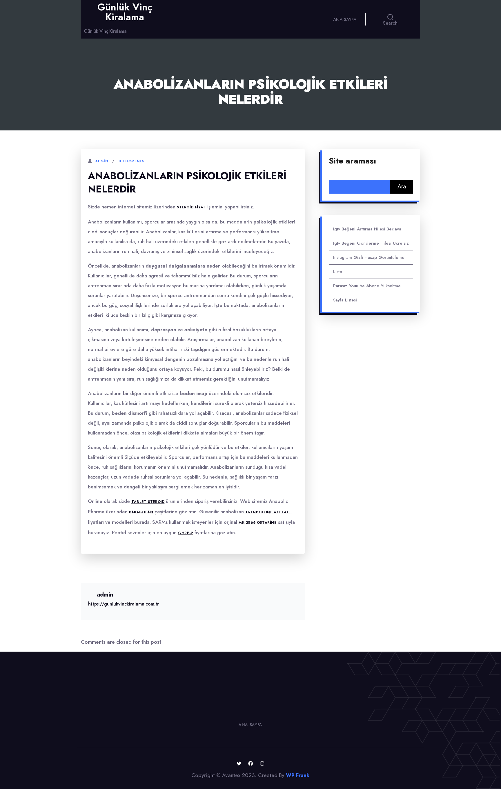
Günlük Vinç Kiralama (124, 12)
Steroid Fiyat (191, 207)
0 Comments (131, 161)
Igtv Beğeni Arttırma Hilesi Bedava (367, 229)
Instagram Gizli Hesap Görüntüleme (368, 257)
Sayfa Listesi (345, 300)
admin (101, 161)
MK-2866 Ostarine (258, 522)
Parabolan (141, 512)
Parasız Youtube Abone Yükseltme (367, 286)
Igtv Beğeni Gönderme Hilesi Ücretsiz (371, 243)
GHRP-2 (185, 533)
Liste (337, 271)
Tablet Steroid (147, 501)
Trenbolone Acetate (268, 512)
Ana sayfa (344, 19)
